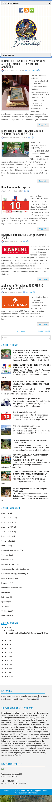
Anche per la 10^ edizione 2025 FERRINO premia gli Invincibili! (22, 287)
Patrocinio (5, 597)
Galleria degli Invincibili (10, 564)
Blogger (37, 790)
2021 (6, 656)
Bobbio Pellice (7, 536)
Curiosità (4, 555)
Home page (20, 331)
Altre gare (5, 513)
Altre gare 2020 (7, 531)
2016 (6, 676)
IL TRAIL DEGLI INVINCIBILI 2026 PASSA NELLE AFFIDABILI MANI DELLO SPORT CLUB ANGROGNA (25, 64)
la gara (4, 592)
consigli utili (6, 545)
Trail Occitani (6, 611)
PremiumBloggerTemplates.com (17, 798)
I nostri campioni (7, 578)
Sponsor (29, 292)
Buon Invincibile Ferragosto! (15, 187)
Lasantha (39, 796)
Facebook (5, 559)
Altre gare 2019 (7, 527)
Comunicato (32, 70)
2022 (6, 652)
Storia (3, 606)
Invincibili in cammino (9, 588)
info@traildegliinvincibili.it (17, 783)
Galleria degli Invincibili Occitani (13, 569)
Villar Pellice (6, 616)
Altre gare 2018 (7, 522)
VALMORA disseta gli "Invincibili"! (26, 398)
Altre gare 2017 (7, 517)
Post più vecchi (44, 331)
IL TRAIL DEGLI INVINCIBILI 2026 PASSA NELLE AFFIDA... (27, 633)
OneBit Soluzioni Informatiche (26, 793)
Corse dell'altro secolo (10, 550)
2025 (6, 640)
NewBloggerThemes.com (37, 798)
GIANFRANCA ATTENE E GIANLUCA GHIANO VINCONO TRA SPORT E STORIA (22, 132)
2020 (6, 660)
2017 (6, 672)
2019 (6, 664)
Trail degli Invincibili (24, 790)
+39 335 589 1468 (11, 781)
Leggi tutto (43, 125)
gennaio (10, 630)
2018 (6, 668)
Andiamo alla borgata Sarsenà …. (26, 426)
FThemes (19, 796)
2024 (6, 644)
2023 (6, 648)
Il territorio (5, 583)
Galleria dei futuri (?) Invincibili (13, 574)
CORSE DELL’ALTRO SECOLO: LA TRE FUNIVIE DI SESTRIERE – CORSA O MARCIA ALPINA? (31, 473)
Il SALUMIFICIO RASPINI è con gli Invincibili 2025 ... (23, 236)
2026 (6, 627)
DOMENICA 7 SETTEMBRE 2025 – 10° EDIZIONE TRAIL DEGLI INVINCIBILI (31, 366)
